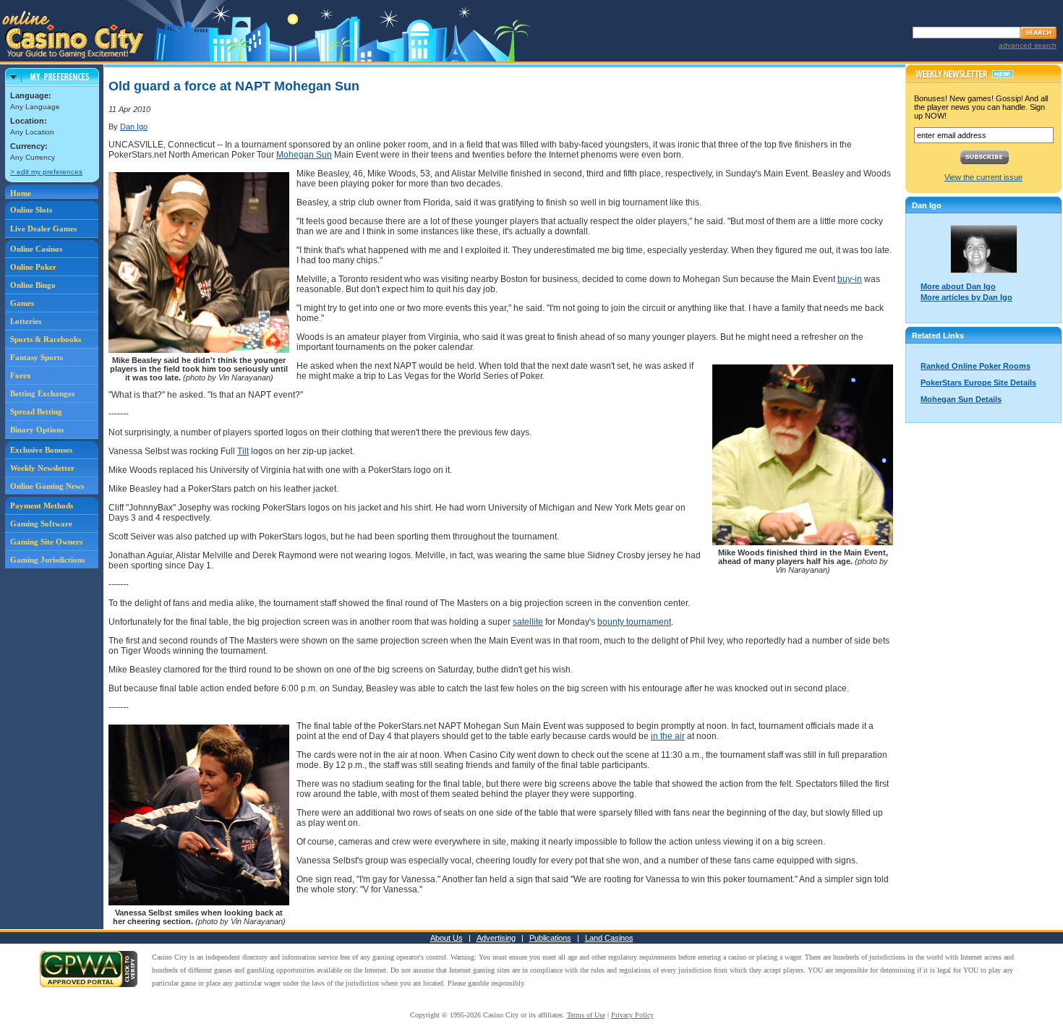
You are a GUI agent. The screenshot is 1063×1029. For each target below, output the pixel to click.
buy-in (849, 279)
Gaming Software (41, 523)
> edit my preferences (46, 172)
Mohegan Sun (304, 155)
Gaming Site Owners (46, 541)
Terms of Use (586, 1015)
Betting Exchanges (42, 393)
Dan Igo (134, 126)
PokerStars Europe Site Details (978, 382)
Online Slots (31, 209)
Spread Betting (36, 411)
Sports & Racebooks (45, 339)
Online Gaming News (47, 486)
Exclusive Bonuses (41, 449)
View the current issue (983, 177)
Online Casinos (36, 248)
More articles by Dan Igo (966, 297)
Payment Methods (41, 505)
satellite (528, 622)
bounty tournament (634, 622)
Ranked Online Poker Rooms (975, 366)
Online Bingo (33, 285)
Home (20, 193)
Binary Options (37, 429)
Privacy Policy (632, 1015)
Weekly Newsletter (42, 468)
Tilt (243, 451)
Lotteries (25, 321)
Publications (550, 938)
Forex (20, 375)
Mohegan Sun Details (961, 399)
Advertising (496, 938)
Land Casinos (609, 938)
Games (22, 303)
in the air (668, 736)
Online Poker (33, 266)
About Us (446, 938)
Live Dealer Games (43, 228)
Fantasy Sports (36, 357)
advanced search (1027, 45)
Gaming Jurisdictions (47, 559)
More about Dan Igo (958, 286)
